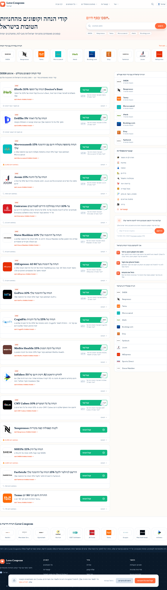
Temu (111, 33)
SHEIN (90, 33)
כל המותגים (70, 4)
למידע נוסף (23, 582)
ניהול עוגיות (108, 580)
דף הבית (59, 4)
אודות (89, 565)
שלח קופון (90, 569)
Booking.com (145, 33)
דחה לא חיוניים (124, 580)
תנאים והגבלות (136, 565)
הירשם (159, 231)
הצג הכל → (163, 46)
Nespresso (101, 33)
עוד (115, 4)
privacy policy (137, 236)
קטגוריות (104, 4)
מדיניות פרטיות (136, 569)
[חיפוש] (152, 4)
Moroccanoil (122, 33)
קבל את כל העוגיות (145, 580)
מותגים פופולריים (88, 4)
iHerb (134, 33)
